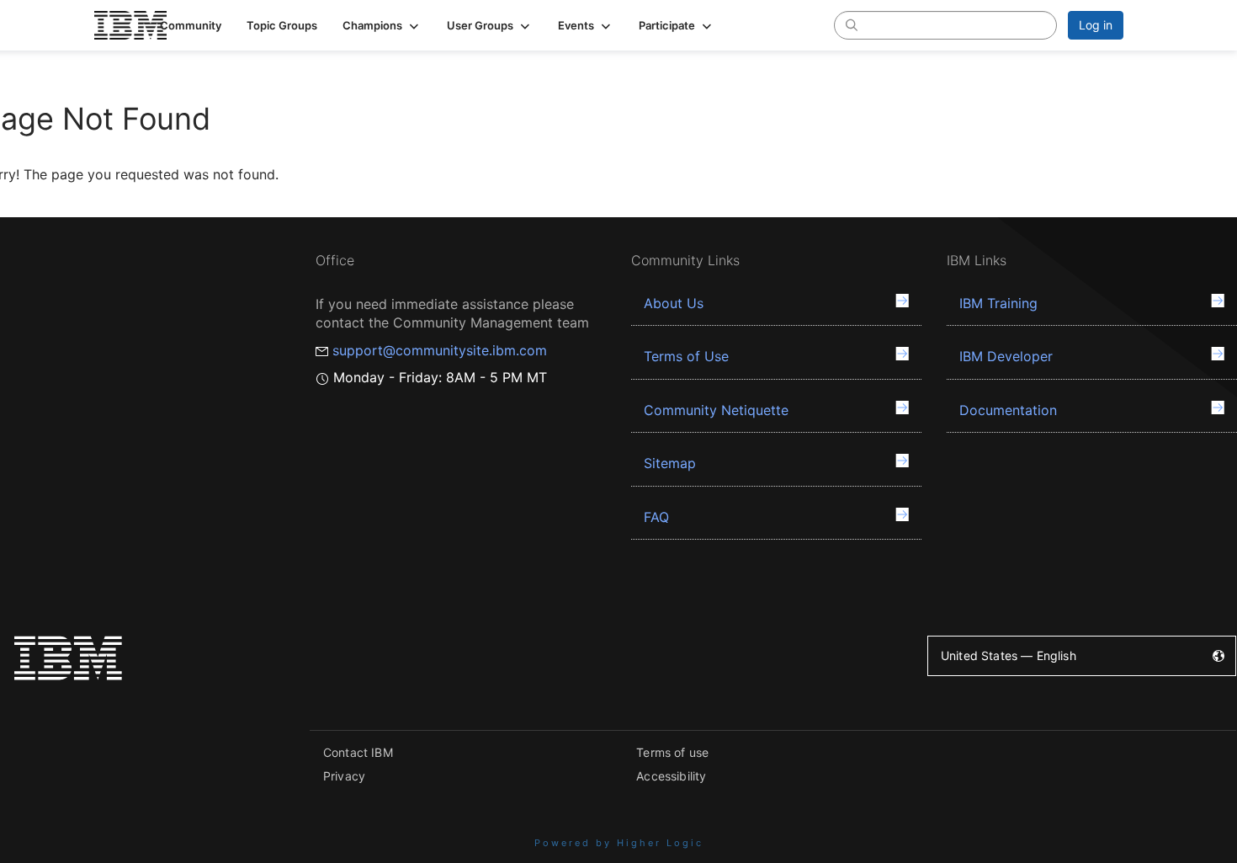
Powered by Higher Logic (618, 843)
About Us (673, 303)
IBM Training (998, 303)
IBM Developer (1006, 356)
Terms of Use (686, 356)
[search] (851, 24)
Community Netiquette (716, 410)
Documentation (1008, 410)
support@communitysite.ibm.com (439, 350)
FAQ (656, 517)
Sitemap (670, 463)
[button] (382, 25)
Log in (1095, 25)
